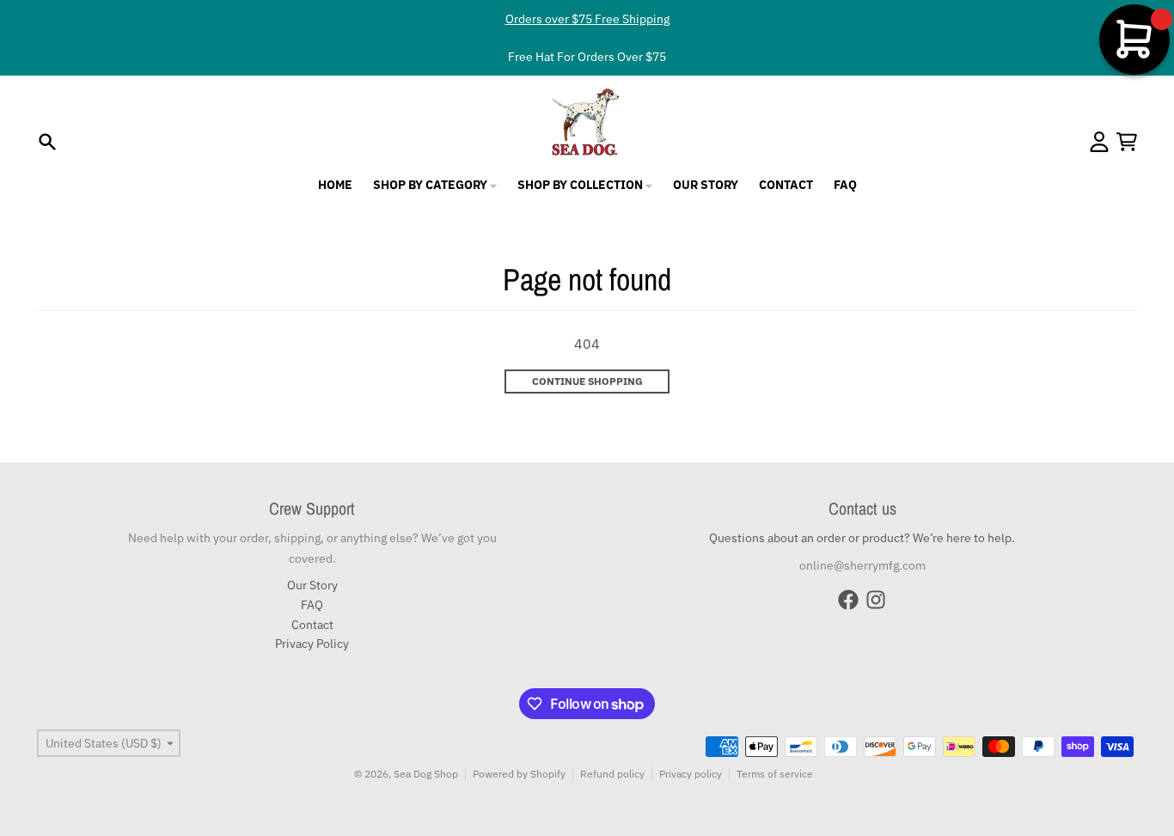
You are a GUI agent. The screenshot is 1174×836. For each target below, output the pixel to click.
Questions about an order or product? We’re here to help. (862, 538)
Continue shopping (587, 381)
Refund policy (612, 773)
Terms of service (775, 773)
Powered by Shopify (519, 773)
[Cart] (1126, 141)
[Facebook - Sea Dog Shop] (848, 599)
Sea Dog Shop (426, 773)
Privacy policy (690, 773)
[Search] (47, 141)
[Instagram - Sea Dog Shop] (875, 599)
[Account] (1099, 141)
